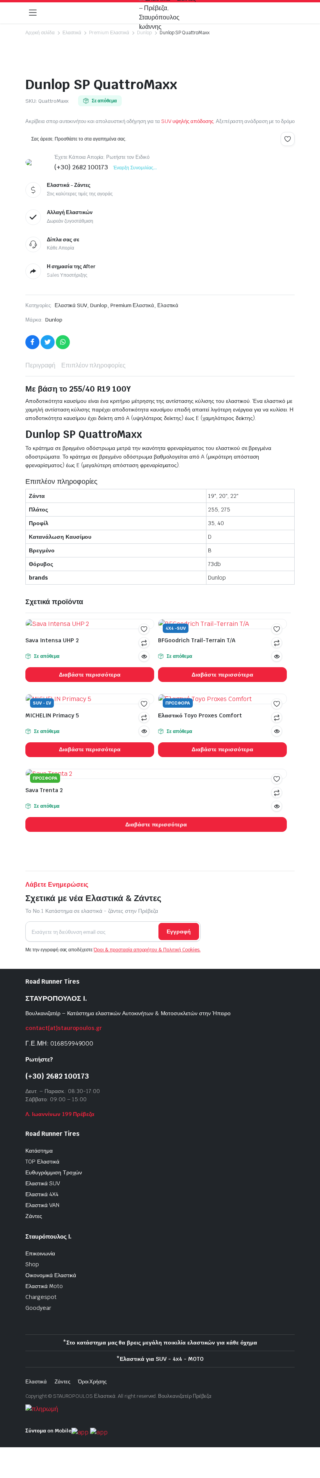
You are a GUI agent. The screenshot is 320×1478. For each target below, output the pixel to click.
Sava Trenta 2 (44, 790)
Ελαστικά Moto (44, 1286)
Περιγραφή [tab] (40, 365)
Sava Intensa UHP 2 (52, 640)
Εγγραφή (179, 931)
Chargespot (41, 1296)
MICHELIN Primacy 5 (52, 715)
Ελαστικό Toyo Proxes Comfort (200, 715)
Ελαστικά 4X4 (42, 1194)
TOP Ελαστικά (42, 1161)
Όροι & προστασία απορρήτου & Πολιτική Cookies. (147, 950)
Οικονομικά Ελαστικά (50, 1275)
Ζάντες (33, 1216)
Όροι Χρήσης (92, 1381)
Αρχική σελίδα (40, 33)
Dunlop (144, 33)
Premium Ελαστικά (109, 33)
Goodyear (38, 1307)
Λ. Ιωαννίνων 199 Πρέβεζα (59, 1114)
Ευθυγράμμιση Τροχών (53, 1172)
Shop (32, 1264)
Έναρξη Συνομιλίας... (134, 168)
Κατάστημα (39, 1150)
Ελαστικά (72, 33)
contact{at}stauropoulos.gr (63, 1028)
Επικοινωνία (40, 1253)
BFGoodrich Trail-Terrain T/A (196, 640)
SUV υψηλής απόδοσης (187, 121)
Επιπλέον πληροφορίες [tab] (93, 365)
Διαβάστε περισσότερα (90, 674)
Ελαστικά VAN (42, 1205)
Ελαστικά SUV (71, 305)
